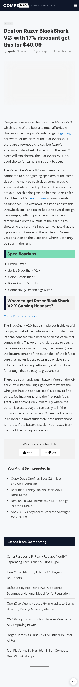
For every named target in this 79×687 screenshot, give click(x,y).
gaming (65, 133)
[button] (73, 681)
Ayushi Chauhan (17, 51)
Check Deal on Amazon (20, 316)
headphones (37, 198)
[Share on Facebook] (38, 115)
